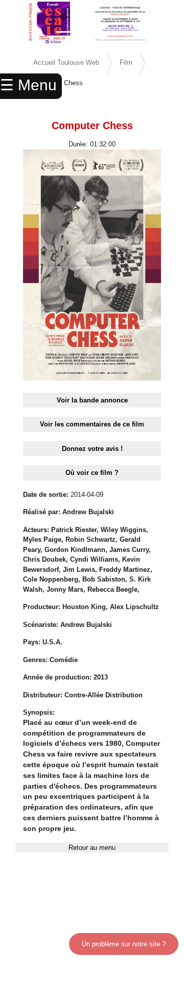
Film (126, 62)
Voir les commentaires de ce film (92, 424)
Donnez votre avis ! (92, 448)
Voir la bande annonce (92, 400)
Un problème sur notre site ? (124, 944)
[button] (14, 23)
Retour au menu (92, 847)
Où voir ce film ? (92, 472)
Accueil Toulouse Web (66, 62)
